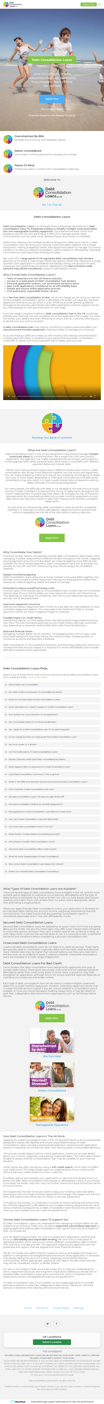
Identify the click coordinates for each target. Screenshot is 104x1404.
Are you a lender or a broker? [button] (23, 744)
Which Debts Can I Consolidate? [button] (23, 684)
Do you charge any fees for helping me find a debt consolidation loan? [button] (43, 737)
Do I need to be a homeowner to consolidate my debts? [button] (35, 692)
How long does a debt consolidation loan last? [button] (31, 789)
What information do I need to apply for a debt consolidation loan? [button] (41, 707)
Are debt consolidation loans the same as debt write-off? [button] (36, 797)
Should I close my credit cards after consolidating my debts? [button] (37, 759)
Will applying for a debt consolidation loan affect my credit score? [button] (40, 812)
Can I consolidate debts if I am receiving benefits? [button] (32, 722)
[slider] (49, 396)
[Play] (9, 396)
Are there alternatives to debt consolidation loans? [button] (33, 752)
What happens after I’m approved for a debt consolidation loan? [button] (39, 767)
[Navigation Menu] (99, 4)
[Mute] (91, 396)
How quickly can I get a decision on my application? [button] (33, 714)
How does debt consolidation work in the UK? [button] (31, 827)
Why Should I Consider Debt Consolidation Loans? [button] (32, 841)
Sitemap (78, 1308)
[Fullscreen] (95, 396)
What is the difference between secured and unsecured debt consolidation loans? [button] (48, 782)
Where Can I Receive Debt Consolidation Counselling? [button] (34, 871)
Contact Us (42, 1308)
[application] (52, 372)
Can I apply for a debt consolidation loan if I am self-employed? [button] (39, 729)
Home (27, 1308)
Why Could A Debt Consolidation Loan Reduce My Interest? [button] (36, 864)
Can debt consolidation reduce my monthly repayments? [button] (36, 804)
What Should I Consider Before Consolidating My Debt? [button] (34, 834)
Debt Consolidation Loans (40, 1381)
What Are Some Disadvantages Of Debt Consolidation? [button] (34, 856)
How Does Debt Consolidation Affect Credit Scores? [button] (32, 849)
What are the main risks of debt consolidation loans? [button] (34, 699)
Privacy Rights (61, 1308)
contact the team (37, 677)
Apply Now (88, 4)
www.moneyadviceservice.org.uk (59, 1375)
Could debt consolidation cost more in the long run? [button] (34, 774)
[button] (52, 538)
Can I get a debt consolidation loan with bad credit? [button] (34, 819)
